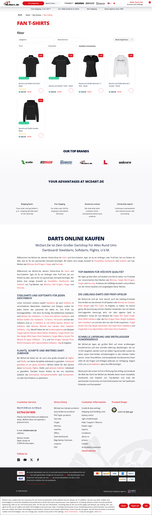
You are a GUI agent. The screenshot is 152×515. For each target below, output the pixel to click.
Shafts (23, 361)
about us (85, 436)
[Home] (11, 3)
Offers (56, 433)
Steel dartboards (61, 436)
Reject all (135, 506)
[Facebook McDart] (38, 460)
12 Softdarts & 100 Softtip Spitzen (48, 323)
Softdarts (67, 303)
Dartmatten (34, 374)
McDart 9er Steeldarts (31, 316)
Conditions (86, 433)
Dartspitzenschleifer (49, 374)
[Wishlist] (121, 3)
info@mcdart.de (30, 430)
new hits (57, 429)
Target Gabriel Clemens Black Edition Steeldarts (37, 333)
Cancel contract (89, 451)
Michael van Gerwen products (66, 408)
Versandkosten (41, 484)
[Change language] (109, 3)
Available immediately (87, 46)
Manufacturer (63, 40)
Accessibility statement (91, 447)
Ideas (123, 506)
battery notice (87, 415)
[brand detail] (27, 162)
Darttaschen (68, 374)
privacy (85, 440)
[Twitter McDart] (31, 460)
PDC (56, 447)
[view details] (31, 73)
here (99, 512)
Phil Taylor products (62, 415)
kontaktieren (94, 364)
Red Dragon (40, 264)
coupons (57, 443)
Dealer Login (87, 426)
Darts (64, 257)
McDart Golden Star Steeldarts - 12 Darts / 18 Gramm (40, 319)
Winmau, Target (116, 280)
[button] (136, 3)
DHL (28, 475)
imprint (85, 429)
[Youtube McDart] (25, 460)
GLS (65, 475)
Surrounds (26, 368)
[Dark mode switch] (115, 3)
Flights (71, 358)
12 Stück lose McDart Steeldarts (56, 316)
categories (23, 40)
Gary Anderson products (64, 411)
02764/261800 (26, 412)
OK (146, 506)
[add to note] (20, 55)
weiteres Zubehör (57, 368)
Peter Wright (83, 306)
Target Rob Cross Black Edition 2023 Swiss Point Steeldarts (102, 329)
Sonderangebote (56, 329)
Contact (85, 443)
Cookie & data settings (91, 408)
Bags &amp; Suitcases (63, 440)
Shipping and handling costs (93, 411)
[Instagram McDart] (18, 460)
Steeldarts (50, 303)
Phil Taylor (99, 306)
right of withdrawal (89, 419)
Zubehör (123, 261)
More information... (72, 512)
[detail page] (41, 90)
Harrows (59, 264)
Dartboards (110, 261)
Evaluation (52, 46)
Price (21, 46)
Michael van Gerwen (126, 302)
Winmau (30, 264)
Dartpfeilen (99, 261)
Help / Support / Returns (92, 422)
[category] (68, 3)
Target (48, 264)
